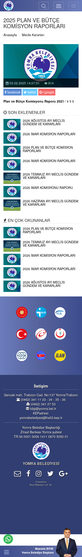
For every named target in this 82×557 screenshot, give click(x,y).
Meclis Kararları (33, 35)
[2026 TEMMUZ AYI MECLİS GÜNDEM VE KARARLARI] (41, 182)
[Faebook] (28, 473)
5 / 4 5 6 (38, 101)
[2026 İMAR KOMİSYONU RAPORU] (41, 196)
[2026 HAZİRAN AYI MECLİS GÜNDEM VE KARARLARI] (41, 209)
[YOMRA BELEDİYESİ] (3, 5)
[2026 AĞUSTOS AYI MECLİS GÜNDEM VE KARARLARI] (41, 129)
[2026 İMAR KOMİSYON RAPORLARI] (41, 142)
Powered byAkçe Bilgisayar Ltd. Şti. (41, 483)
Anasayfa (10, 35)
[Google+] (63, 473)
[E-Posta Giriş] (17, 473)
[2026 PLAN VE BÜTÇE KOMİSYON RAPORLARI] (41, 155)
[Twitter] (50, 473)
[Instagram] (38, 473)
